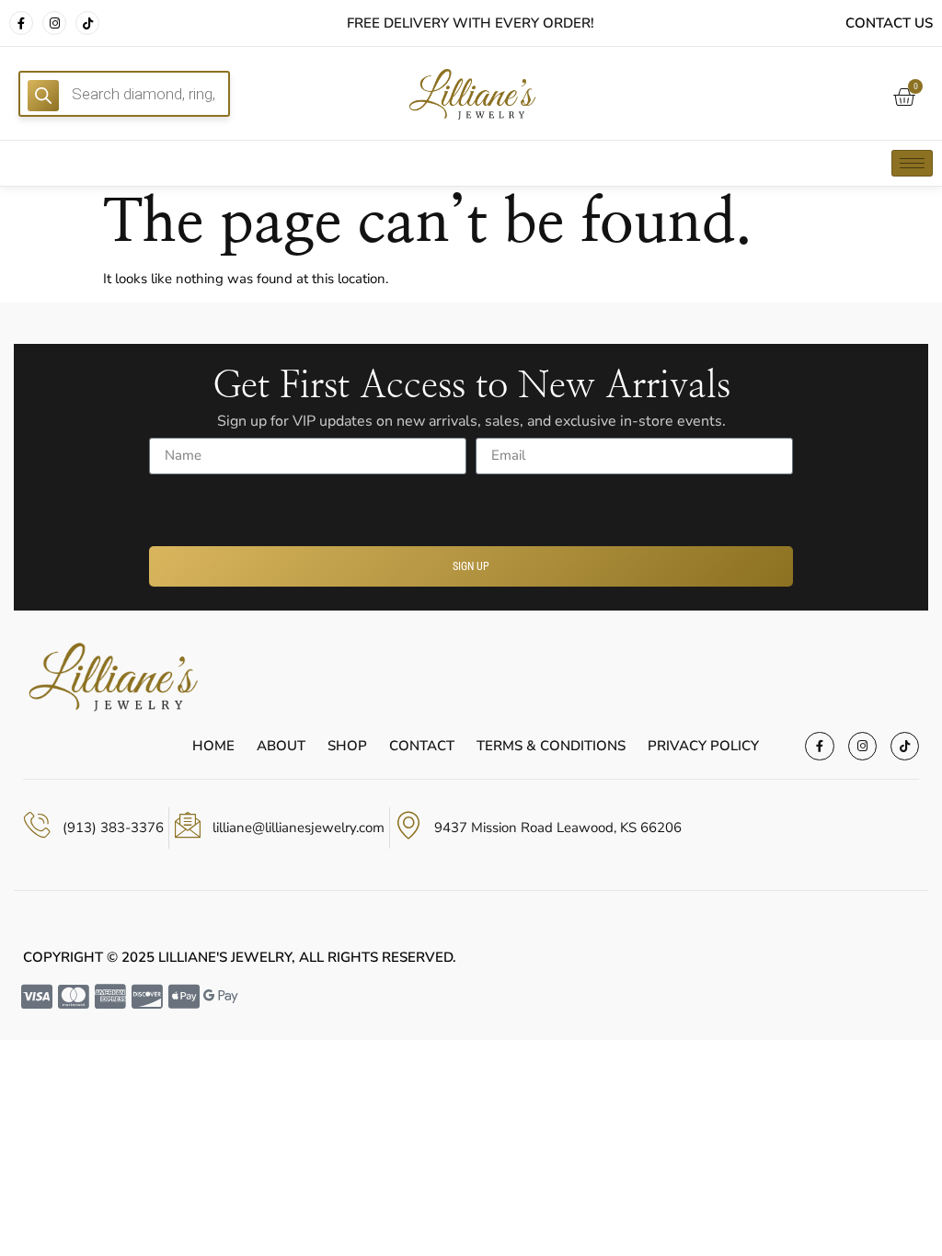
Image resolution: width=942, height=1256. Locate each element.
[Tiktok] (87, 23)
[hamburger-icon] (912, 163)
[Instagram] (54, 23)
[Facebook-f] (21, 23)
